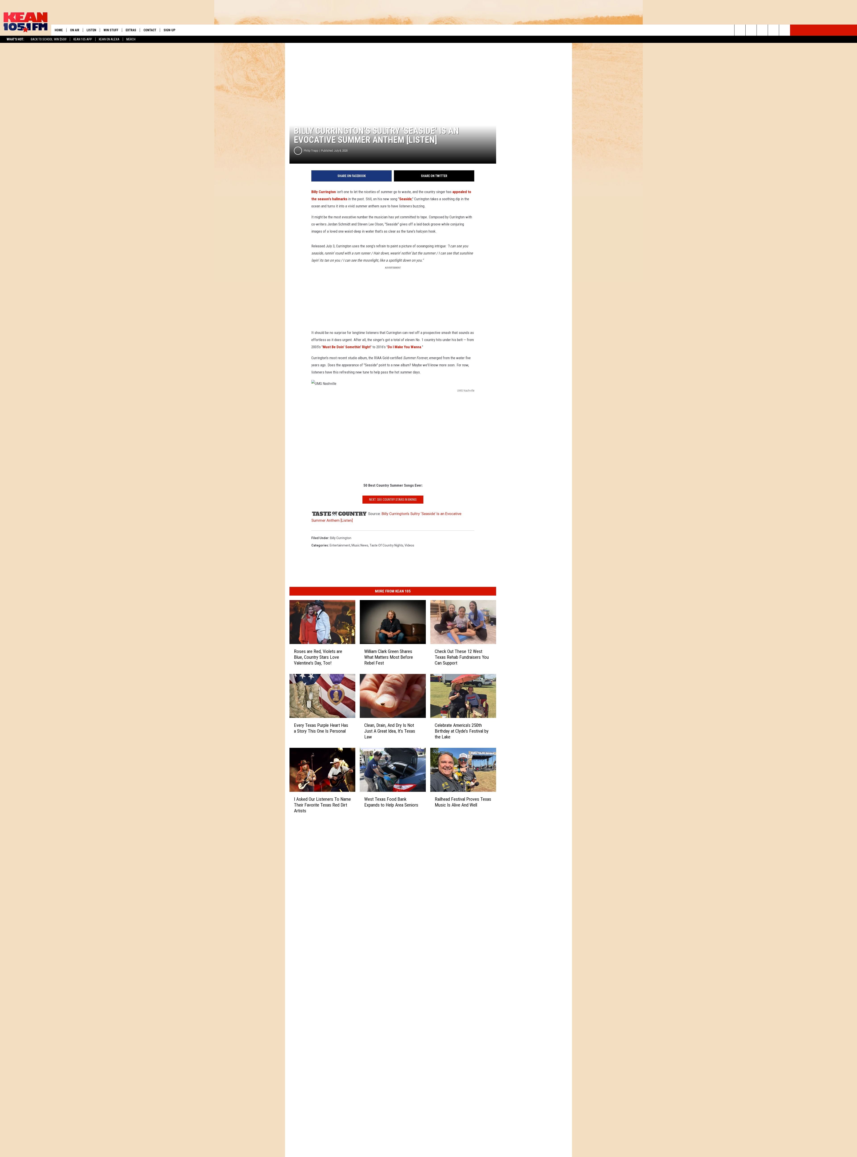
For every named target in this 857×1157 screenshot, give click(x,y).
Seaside (405, 199)
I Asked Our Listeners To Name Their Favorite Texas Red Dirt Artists (322, 804)
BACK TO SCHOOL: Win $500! (49, 39)
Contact (150, 30)
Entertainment (340, 545)
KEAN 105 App (82, 39)
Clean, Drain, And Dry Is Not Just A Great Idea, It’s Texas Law (389, 731)
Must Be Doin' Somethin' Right (346, 347)
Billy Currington (323, 192)
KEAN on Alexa (109, 39)
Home (59, 30)
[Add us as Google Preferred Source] (751, 30)
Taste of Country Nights (386, 545)
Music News (360, 545)
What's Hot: (15, 39)
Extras (131, 30)
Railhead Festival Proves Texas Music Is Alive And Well (463, 802)
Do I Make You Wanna (404, 347)
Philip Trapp (311, 150)
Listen (91, 30)
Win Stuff (111, 30)
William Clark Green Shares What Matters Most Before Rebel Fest (388, 657)
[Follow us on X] (773, 30)
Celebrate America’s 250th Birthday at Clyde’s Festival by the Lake (462, 731)
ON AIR (74, 30)
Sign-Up (169, 30)
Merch (130, 39)
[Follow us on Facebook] (762, 30)
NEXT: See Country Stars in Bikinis (393, 499)
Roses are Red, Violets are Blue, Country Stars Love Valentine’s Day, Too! (318, 657)
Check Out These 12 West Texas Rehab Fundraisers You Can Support (462, 657)
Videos (409, 545)
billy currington (340, 538)
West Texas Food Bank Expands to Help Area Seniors (391, 802)
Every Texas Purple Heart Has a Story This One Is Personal (321, 728)
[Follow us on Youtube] (784, 30)
